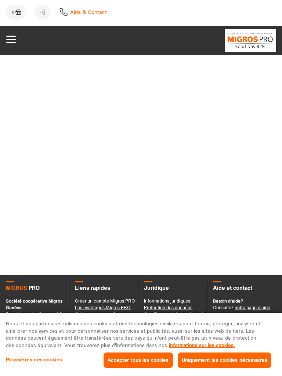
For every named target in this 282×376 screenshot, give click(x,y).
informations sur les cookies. (202, 345)
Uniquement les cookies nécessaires (224, 360)
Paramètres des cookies (34, 359)
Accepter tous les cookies (138, 360)
